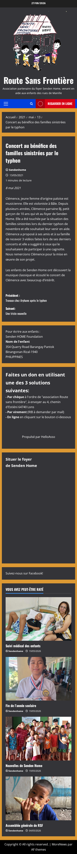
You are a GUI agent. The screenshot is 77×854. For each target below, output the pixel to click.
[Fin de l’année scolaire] (38, 679)
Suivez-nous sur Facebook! (24, 573)
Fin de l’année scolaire (21, 705)
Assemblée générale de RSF (24, 825)
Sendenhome (17, 170)
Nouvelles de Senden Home (24, 765)
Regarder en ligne (60, 103)
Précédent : (26, 298)
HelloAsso (48, 437)
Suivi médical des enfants (23, 645)
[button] (6, 103)
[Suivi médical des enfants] (38, 619)
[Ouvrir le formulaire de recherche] (31, 103)
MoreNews (59, 844)
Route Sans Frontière (39, 80)
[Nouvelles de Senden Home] (38, 738)
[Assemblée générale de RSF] (38, 798)
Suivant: (16, 311)
